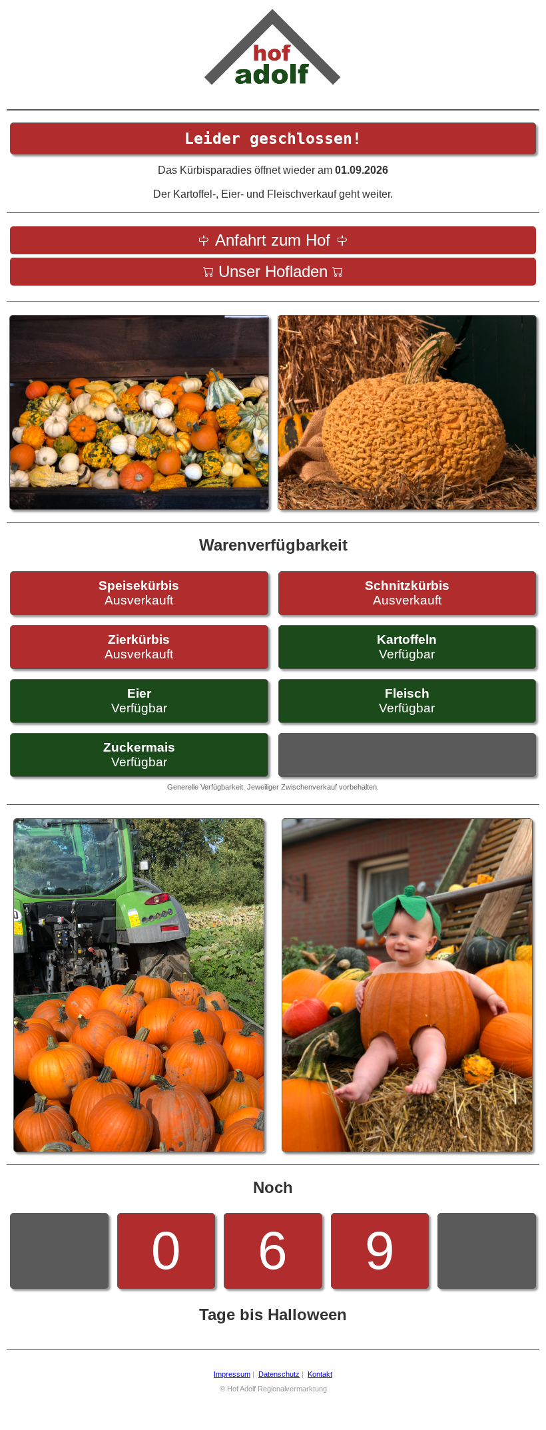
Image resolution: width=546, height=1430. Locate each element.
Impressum (232, 1374)
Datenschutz (279, 1374)
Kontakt (320, 1374)
